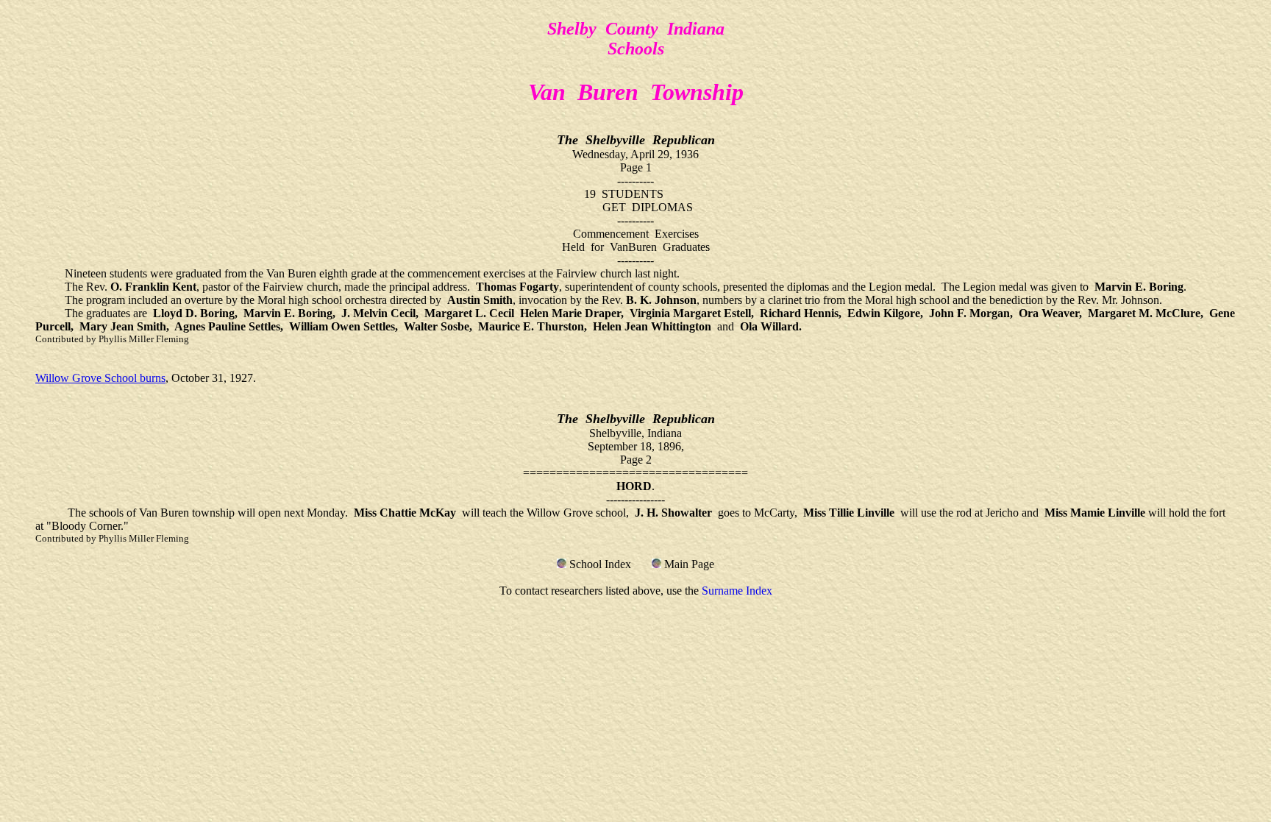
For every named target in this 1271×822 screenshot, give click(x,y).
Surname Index (737, 590)
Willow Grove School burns (100, 378)
